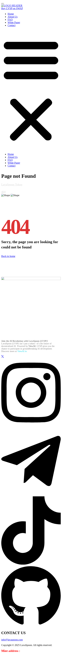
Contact (11, 25)
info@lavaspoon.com (12, 639)
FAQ (10, 19)
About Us (12, 16)
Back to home (8, 256)
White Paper (14, 22)
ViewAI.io (22, 351)
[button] (31, 89)
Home (11, 13)
